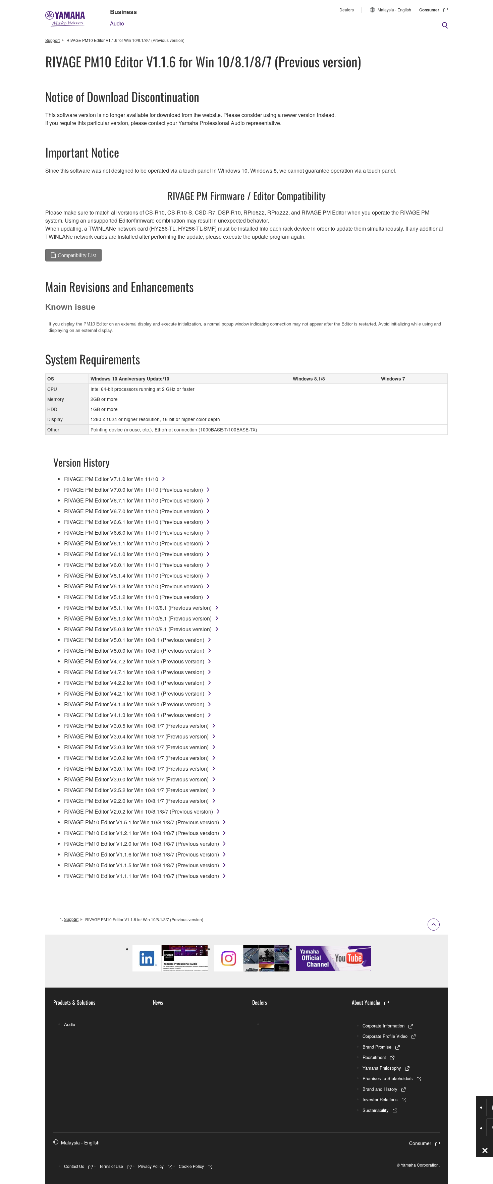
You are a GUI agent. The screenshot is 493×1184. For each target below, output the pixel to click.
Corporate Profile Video (385, 1036)
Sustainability (376, 1110)
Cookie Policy (191, 1166)
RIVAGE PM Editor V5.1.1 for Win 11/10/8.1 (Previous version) (138, 607)
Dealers (346, 9)
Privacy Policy (151, 1166)
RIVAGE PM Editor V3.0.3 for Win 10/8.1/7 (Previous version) (136, 747)
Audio (117, 23)
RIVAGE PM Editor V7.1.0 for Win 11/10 (111, 479)
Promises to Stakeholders (388, 1078)
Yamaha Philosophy (382, 1068)
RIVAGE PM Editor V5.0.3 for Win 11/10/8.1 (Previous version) (138, 629)
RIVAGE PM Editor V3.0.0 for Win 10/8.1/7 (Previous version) (136, 779)
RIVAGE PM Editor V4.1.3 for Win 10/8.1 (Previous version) (134, 715)
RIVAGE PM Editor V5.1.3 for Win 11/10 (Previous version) (133, 586)
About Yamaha (366, 1002)
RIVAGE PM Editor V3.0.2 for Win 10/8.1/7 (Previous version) (136, 758)
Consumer (429, 10)
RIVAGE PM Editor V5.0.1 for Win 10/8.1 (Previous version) (134, 640)
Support (52, 40)
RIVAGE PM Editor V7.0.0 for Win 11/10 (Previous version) (133, 489)
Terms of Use (111, 1166)
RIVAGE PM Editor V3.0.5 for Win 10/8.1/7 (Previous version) (136, 725)
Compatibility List (77, 255)
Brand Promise (377, 1047)
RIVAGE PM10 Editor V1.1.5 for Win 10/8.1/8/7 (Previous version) (141, 865)
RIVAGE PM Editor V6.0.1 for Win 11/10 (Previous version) (133, 565)
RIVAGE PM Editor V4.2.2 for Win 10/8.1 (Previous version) (134, 683)
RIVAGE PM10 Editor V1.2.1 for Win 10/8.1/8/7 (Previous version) (141, 833)
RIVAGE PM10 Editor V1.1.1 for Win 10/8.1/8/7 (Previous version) (141, 876)
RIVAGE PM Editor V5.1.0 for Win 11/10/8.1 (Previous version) (138, 618)
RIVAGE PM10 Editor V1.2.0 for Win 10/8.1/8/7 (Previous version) (141, 843)
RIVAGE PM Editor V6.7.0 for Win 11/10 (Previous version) (133, 511)
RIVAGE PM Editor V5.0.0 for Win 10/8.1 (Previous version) (134, 650)
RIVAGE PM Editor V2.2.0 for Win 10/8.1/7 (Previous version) (136, 801)
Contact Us (74, 1166)
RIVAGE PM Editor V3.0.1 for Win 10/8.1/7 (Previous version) (136, 768)
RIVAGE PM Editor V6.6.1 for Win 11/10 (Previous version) (133, 522)
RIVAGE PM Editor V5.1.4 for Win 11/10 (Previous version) (133, 575)
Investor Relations (380, 1099)
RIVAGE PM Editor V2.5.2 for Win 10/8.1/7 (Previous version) (136, 790)
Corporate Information (383, 1025)
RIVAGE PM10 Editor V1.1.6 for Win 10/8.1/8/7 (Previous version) (141, 854)
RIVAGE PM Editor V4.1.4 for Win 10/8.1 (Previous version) (134, 704)
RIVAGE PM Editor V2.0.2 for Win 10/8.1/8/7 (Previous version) (138, 811)
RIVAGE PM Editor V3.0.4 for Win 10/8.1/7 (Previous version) (136, 736)
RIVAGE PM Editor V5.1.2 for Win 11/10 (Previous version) (133, 597)
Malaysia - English (394, 9)
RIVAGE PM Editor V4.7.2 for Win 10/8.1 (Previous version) (134, 661)
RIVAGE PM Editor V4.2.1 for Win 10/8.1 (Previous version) (134, 693)
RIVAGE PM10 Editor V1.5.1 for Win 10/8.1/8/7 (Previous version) (141, 822)
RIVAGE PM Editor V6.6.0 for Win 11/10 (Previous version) (133, 532)
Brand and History (380, 1089)
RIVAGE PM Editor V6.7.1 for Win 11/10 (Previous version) (133, 500)
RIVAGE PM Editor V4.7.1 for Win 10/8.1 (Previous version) (134, 672)
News (158, 1002)
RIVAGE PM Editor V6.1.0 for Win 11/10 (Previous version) (133, 554)
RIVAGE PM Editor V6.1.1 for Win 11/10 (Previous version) (133, 543)
